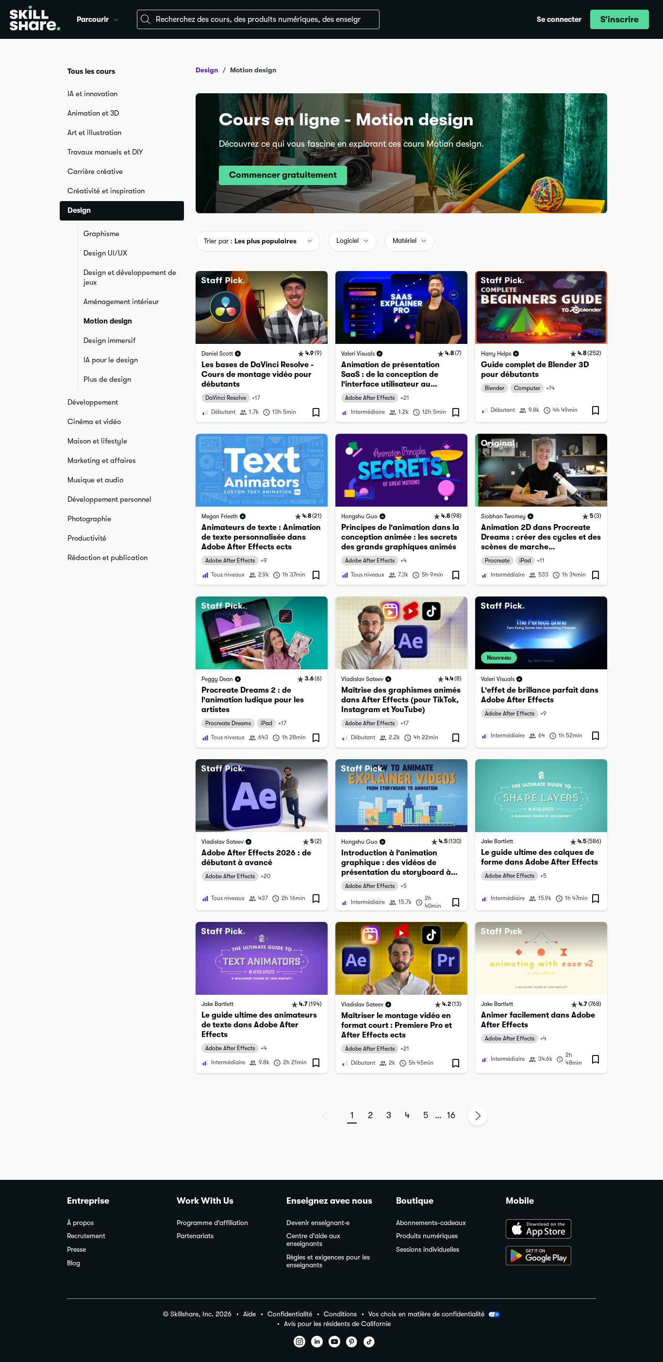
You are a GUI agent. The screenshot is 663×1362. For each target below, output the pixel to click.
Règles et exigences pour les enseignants (328, 1261)
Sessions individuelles (427, 1249)
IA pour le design (110, 360)
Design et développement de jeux (129, 277)
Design (207, 70)
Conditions (340, 1314)
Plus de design (107, 379)
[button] (116, 18)
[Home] (35, 19)
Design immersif (109, 340)
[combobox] (258, 19)
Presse (76, 1249)
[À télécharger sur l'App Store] (551, 1230)
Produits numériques (427, 1236)
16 (451, 1115)
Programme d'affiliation (212, 1222)
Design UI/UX (105, 253)
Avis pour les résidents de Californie (337, 1324)
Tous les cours (91, 71)
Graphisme (101, 233)
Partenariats (195, 1236)
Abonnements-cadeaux (431, 1222)
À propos (80, 1222)
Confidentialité (289, 1314)
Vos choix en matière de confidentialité (426, 1314)
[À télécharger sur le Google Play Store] (551, 1256)
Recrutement (86, 1236)
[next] (477, 1115)
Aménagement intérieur (121, 301)
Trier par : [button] (250, 241)
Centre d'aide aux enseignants (313, 1239)
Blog (73, 1263)
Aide (249, 1314)
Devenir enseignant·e (317, 1222)
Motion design (107, 321)
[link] (262, 346)
